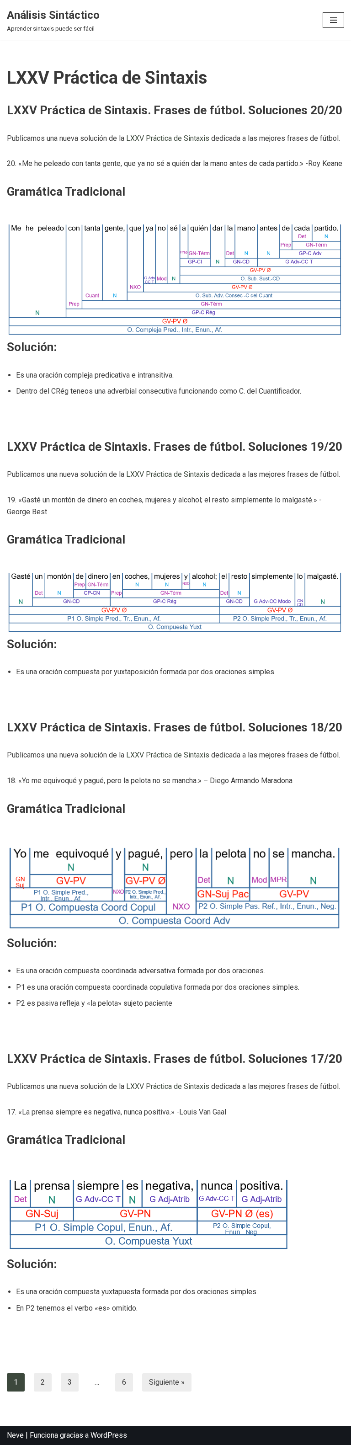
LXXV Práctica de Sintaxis (167, 138)
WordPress (108, 1435)
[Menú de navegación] (333, 20)
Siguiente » (167, 1382)
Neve (15, 1435)
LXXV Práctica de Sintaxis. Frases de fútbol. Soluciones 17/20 (174, 1059)
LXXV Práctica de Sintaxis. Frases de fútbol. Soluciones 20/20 (174, 110)
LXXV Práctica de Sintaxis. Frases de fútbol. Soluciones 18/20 (174, 727)
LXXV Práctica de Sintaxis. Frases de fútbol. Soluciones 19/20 (174, 446)
